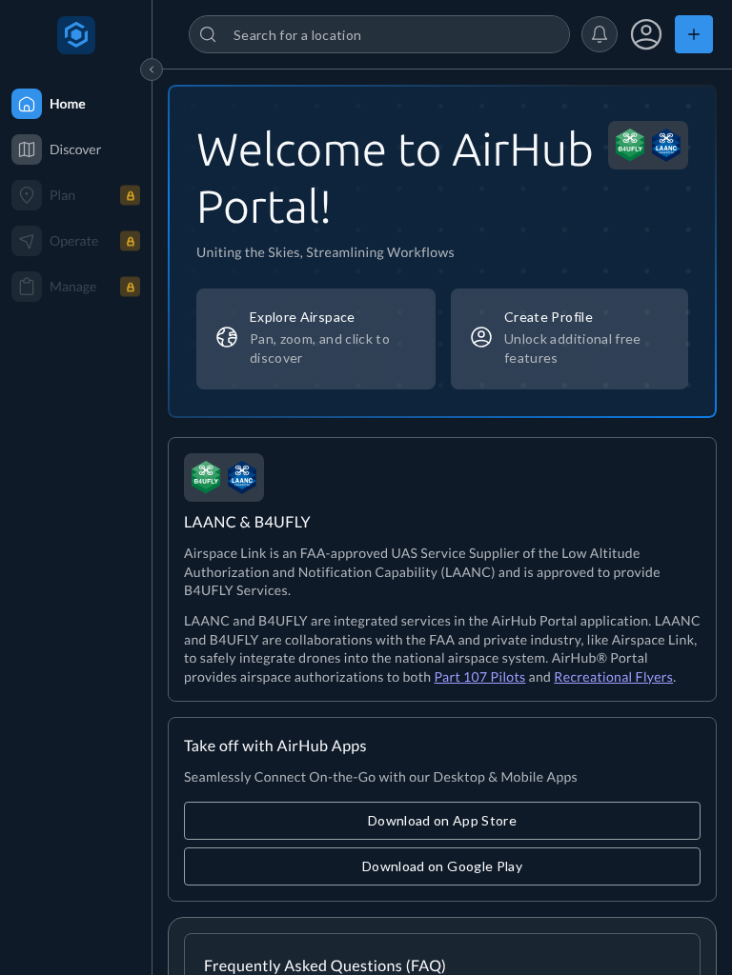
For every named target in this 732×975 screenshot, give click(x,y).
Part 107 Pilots (479, 676)
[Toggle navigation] (151, 69)
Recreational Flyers (613, 676)
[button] (599, 34)
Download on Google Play (442, 866)
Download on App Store (442, 820)
